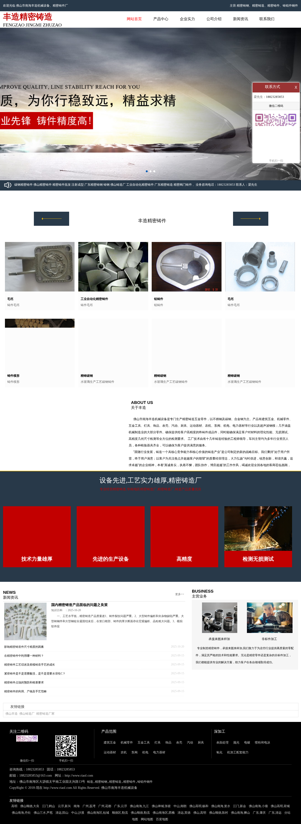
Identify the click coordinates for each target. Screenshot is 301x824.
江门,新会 (239, 816)
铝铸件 (158, 299)
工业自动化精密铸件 (94, 299)
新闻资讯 (240, 19)
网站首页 (134, 19)
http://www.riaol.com (79, 785)
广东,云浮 (120, 816)
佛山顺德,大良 (29, 816)
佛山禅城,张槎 (161, 816)
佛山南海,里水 (220, 816)
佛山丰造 (11, 723)
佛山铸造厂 (27, 723)
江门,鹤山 (48, 816)
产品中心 (160, 19)
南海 (77, 816)
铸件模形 (13, 375)
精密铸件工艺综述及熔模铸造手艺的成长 (29, 674)
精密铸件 (59, 5)
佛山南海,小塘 (258, 816)
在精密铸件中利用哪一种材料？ (24, 665)
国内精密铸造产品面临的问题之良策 (79, 615)
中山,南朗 (180, 816)
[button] (147, 171)
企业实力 (187, 19)
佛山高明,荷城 (280, 816)
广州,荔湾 (89, 816)
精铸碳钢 (87, 375)
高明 (14, 816)
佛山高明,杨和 (198, 816)
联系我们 (266, 19)
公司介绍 (214, 19)
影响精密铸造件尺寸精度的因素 (24, 656)
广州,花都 (104, 816)
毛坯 (10, 299)
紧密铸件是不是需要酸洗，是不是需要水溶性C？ (34, 683)
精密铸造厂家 (45, 723)
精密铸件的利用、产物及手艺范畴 (25, 701)
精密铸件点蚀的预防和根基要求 (24, 692)
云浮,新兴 (64, 816)
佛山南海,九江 (139, 816)
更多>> (179, 604)
